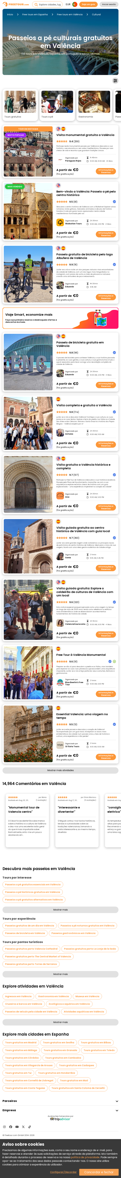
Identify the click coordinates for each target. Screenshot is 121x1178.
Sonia (68, 558)
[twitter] (23, 1127)
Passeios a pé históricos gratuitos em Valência (32, 892)
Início (10, 14)
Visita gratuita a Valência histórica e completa (83, 466)
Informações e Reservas (105, 171)
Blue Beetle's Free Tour (74, 683)
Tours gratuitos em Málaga (21, 1050)
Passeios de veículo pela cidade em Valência (31, 1011)
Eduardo (69, 287)
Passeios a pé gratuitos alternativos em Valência (34, 899)
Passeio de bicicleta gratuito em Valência (80, 344)
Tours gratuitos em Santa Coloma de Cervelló (78, 1088)
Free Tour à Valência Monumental (81, 655)
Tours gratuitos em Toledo (99, 1050)
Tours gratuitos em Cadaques (76, 1065)
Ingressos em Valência (18, 996)
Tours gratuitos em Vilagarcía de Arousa (28, 1065)
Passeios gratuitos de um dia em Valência (29, 925)
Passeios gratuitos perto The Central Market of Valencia (38, 956)
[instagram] (4, 1127)
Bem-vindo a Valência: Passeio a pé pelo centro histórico (86, 193)
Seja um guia (88, 4)
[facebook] (11, 1127)
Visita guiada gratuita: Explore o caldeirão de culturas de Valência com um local (84, 592)
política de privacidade (85, 1157)
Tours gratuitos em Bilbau (96, 1042)
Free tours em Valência (70, 14)
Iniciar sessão (109, 4)
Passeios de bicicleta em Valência (25, 933)
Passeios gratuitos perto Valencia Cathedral (31, 948)
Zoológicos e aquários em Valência (69, 1004)
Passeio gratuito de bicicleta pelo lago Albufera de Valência (84, 256)
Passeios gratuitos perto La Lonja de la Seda (90, 948)
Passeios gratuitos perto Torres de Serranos (31, 964)
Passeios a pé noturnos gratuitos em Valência (87, 925)
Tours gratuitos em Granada (60, 1050)
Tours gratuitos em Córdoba (22, 1057)
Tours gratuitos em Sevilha (58, 1042)
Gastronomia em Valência (53, 996)
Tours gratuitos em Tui (18, 1073)
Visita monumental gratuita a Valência (85, 135)
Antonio (69, 434)
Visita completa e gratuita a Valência (84, 405)
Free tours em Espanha (35, 14)
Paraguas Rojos (73, 161)
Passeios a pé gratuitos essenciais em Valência (32, 884)
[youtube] (17, 1127)
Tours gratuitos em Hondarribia (56, 1073)
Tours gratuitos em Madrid (20, 1042)
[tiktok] (30, 1127)
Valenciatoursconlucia (75, 624)
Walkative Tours (73, 224)
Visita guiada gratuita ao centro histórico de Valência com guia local (83, 529)
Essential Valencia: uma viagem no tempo (82, 716)
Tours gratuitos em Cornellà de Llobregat (29, 1080)
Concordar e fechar (99, 1172)
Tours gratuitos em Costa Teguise (25, 1088)
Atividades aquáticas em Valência (84, 1011)
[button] (20, 105)
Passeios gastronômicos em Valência (73, 933)
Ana (67, 497)
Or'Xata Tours (72, 746)
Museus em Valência (87, 996)
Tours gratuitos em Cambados (63, 1057)
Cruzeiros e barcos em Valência (23, 1004)
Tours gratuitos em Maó (74, 1080)
